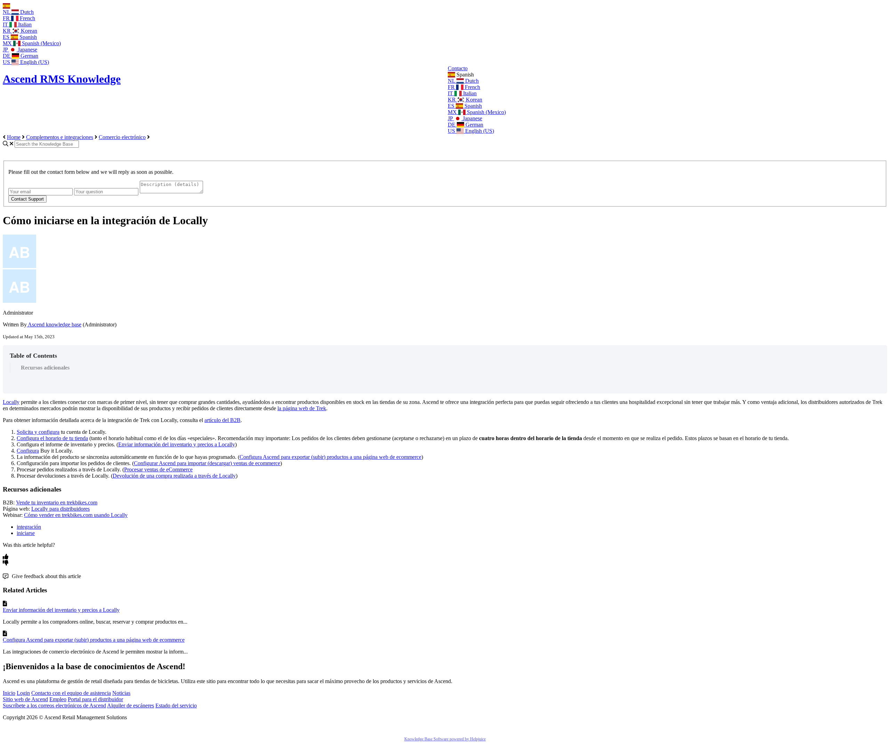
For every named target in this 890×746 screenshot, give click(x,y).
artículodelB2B (222, 420)
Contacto (458, 68)
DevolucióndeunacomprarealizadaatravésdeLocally (174, 476)
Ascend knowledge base (54, 324)
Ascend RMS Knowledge (62, 79)
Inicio (9, 693)
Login (23, 693)
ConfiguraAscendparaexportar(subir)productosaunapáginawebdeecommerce (330, 457)
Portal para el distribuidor (95, 699)
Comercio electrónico (122, 137)
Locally (11, 402)
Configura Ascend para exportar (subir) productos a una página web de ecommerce (94, 640)
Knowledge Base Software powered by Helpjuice (445, 739)
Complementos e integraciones (59, 137)
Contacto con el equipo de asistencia (71, 693)
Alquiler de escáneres (130, 705)
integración (29, 527)
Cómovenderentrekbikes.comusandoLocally (76, 515)
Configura (28, 451)
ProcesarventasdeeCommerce (158, 469)
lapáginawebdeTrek (301, 408)
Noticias (121, 693)
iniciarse (26, 533)
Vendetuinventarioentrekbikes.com (56, 502)
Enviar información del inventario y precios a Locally (61, 610)
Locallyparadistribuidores (60, 509)
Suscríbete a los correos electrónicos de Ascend (54, 705)
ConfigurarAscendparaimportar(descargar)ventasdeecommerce (207, 463)
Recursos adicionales (45, 368)
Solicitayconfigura (38, 432)
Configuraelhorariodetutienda (52, 438)
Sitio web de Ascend (25, 699)
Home (14, 137)
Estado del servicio (176, 705)
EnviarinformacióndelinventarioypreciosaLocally (176, 444)
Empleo (57, 699)
